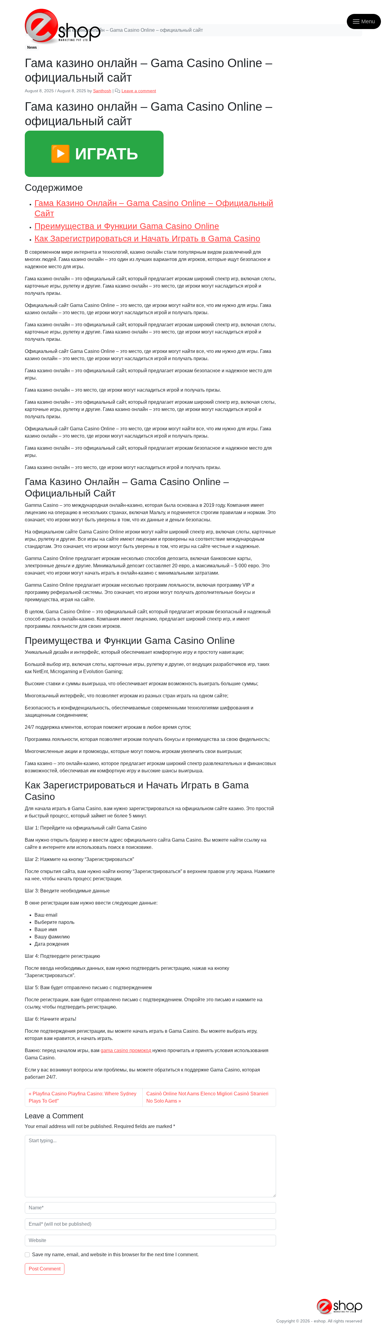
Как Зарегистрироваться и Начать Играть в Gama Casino (147, 238)
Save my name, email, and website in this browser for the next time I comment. (115, 1254)
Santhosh (102, 90)
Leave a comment (139, 90)
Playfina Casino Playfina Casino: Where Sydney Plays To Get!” (82, 1097)
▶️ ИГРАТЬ (94, 154)
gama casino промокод (126, 1050)
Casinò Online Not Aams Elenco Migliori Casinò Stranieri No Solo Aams (207, 1097)
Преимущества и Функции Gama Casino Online (126, 226)
